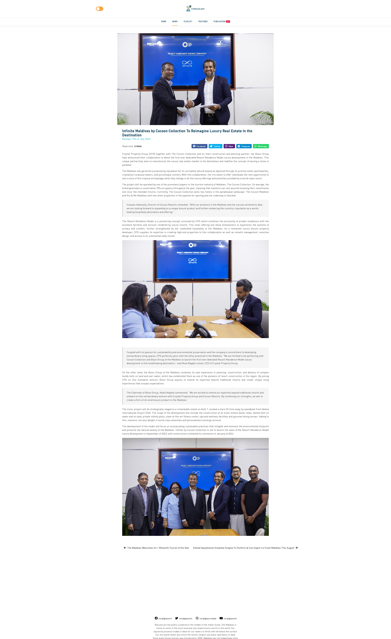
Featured (203, 21)
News (175, 21)
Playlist (188, 21)
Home (163, 21)
